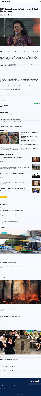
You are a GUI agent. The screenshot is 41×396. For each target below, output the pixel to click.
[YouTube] (36, 384)
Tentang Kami (2, 382)
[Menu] (1, 1)
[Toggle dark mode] (40, 1)
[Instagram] (34, 384)
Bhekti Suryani (5, 105)
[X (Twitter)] (32, 384)
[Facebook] (30, 384)
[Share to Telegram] (39, 103)
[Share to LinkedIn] (37, 103)
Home (1, 6)
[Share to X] (34, 103)
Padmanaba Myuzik (12, 64)
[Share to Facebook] (32, 103)
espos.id (15, 382)
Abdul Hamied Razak (5, 14)
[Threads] (38, 384)
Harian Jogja (14, 95)
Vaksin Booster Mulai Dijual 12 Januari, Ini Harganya (13, 83)
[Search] (38, 1)
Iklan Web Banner (2, 388)
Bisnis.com (15, 384)
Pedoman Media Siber (3, 384)
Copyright (1, 385)
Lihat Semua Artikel (3, 196)
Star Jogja (15, 385)
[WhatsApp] (40, 384)
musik (3, 100)
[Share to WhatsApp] (36, 103)
